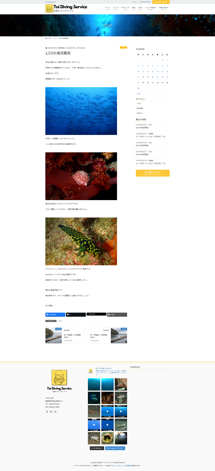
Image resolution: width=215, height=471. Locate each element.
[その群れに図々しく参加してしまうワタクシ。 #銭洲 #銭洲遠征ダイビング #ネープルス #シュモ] (107, 411)
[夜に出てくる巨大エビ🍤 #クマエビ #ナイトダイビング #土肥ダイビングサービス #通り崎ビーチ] (94, 411)
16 (167, 71)
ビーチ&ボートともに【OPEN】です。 (151, 136)
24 (138, 82)
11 (143, 71)
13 (153, 71)
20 (153, 77)
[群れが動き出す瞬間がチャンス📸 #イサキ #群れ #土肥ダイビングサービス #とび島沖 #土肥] (107, 384)
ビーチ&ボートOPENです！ (72, 336)
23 (167, 77)
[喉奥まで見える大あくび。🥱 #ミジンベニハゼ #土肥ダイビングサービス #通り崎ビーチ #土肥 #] (107, 438)
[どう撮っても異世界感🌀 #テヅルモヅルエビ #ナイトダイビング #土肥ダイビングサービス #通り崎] (107, 398)
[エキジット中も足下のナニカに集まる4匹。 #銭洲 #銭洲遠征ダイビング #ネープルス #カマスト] (94, 425)
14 (157, 71)
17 (138, 77)
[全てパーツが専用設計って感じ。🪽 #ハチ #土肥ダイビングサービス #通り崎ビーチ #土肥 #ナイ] (94, 438)
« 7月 (138, 93)
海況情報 (140, 108)
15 (162, 71)
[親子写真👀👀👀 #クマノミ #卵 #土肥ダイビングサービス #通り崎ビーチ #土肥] (121, 384)
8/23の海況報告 (142, 145)
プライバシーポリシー (117, 465)
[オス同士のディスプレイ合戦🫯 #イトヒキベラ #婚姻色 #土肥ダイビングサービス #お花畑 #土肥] (94, 398)
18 (143, 77)
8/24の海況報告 (142, 127)
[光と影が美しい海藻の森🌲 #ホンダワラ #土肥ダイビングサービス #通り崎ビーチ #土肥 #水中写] (121, 438)
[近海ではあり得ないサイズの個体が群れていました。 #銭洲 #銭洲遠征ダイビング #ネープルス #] (121, 411)
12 (148, 71)
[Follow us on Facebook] (47, 411)
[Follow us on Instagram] (55, 411)
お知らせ (140, 113)
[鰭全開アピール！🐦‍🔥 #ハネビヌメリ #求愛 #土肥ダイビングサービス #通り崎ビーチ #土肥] (121, 425)
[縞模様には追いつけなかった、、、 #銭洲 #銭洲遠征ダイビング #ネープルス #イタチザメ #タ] (107, 425)
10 (138, 71)
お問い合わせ (162, 2)
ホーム (134, 2)
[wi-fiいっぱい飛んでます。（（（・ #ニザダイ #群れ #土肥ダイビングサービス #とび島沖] (94, 384)
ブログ (123, 47)
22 (162, 77)
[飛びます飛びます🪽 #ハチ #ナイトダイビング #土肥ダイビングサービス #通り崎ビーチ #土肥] (121, 398)
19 (148, 77)
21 (157, 77)
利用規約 (128, 465)
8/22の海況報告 (142, 154)
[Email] (51, 411)
